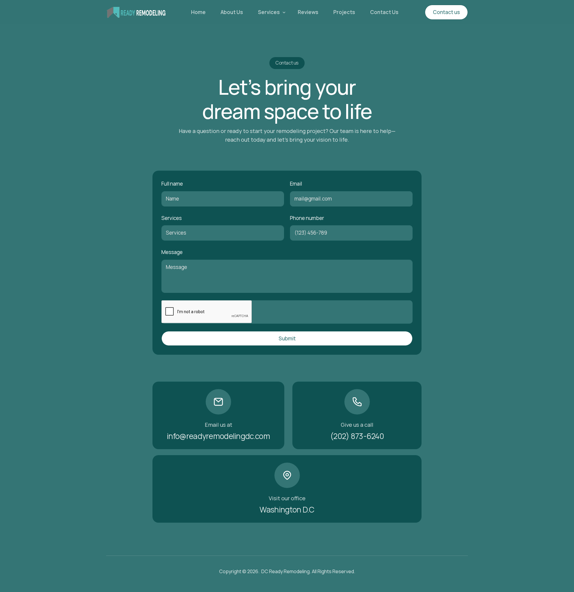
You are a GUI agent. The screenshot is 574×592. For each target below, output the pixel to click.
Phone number (307, 218)
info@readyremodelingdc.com (218, 436)
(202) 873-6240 (357, 436)
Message (172, 252)
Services (171, 218)
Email (296, 183)
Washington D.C (286, 509)
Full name (172, 183)
